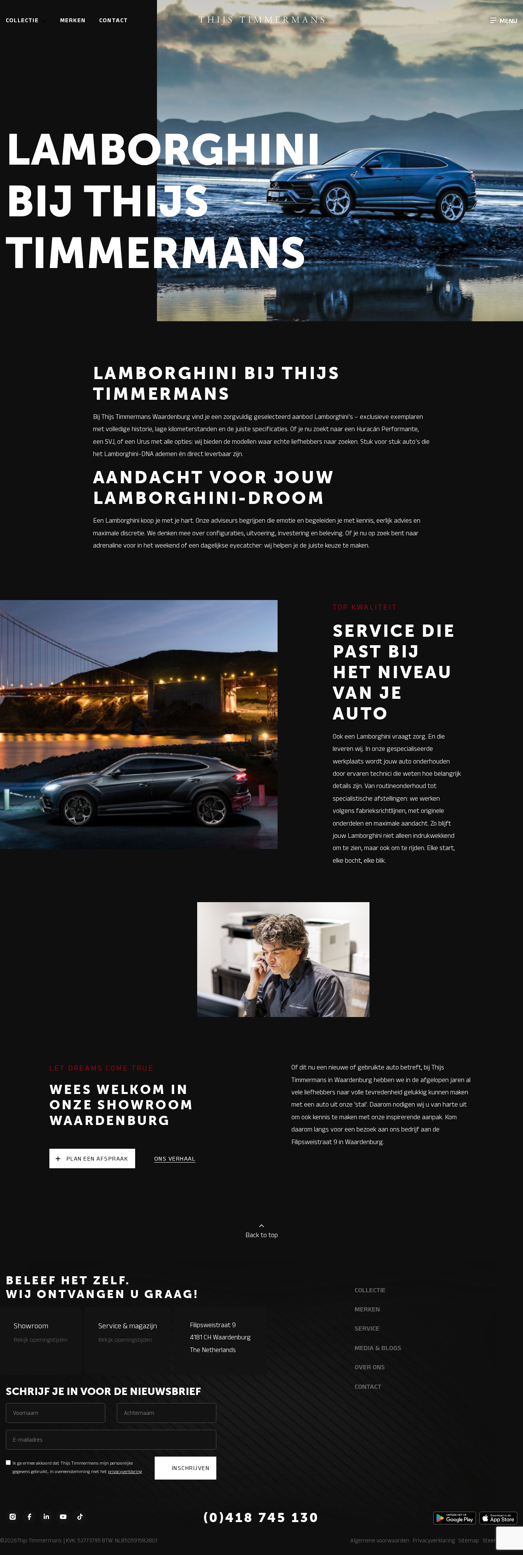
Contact (113, 20)
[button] (503, 20)
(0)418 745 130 (261, 1518)
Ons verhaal (175, 1158)
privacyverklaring (125, 1471)
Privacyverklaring (434, 1540)
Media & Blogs (378, 1348)
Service (367, 1328)
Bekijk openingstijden (40, 1339)
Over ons (370, 1367)
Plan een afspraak (98, 1158)
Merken (72, 20)
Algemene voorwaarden (379, 1540)
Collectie (22, 20)
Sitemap (468, 1540)
